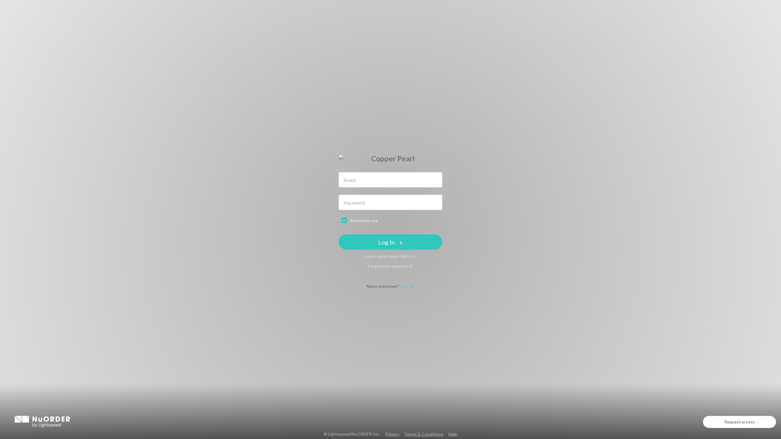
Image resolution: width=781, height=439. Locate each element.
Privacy (392, 434)
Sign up (407, 286)
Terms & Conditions (424, 434)
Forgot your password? (390, 266)
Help (453, 434)
